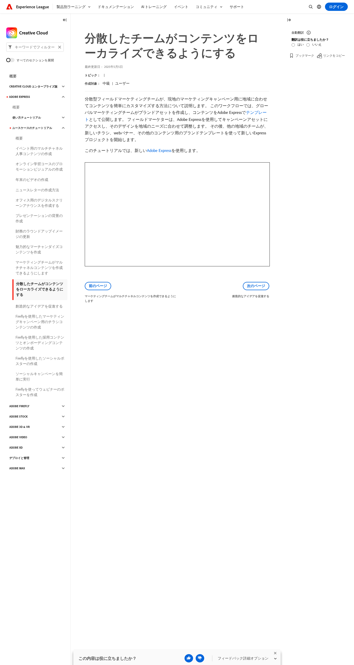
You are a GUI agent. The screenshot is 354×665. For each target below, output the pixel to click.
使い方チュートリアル (26, 117)
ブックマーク (304, 55)
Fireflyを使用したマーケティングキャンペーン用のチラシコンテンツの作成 (40, 322)
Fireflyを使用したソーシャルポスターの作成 (40, 361)
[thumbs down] (200, 658)
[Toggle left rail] (64, 20)
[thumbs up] (189, 658)
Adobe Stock (18, 416)
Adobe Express (159, 150)
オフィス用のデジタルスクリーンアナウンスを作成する (39, 203)
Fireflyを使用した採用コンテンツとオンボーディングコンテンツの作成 (40, 342)
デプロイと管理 (19, 458)
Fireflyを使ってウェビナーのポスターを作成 (40, 392)
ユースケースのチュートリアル (32, 128)
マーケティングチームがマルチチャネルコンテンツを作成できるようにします (39, 267)
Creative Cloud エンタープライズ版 (33, 86)
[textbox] (35, 47)
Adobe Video (18, 437)
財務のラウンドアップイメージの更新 (39, 234)
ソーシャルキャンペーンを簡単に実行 (39, 376)
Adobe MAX (17, 468)
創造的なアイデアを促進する (39, 306)
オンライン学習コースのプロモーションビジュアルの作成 (39, 167)
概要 (13, 76)
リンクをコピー (334, 55)
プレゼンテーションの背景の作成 (39, 218)
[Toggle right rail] (289, 20)
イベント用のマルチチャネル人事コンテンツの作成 (39, 151)
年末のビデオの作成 (32, 179)
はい (301, 44)
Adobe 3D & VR (19, 427)
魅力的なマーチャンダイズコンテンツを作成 (39, 249)
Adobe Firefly (19, 406)
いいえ (317, 44)
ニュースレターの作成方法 (37, 190)
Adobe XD (16, 447)
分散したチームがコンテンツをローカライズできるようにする (39, 289)
